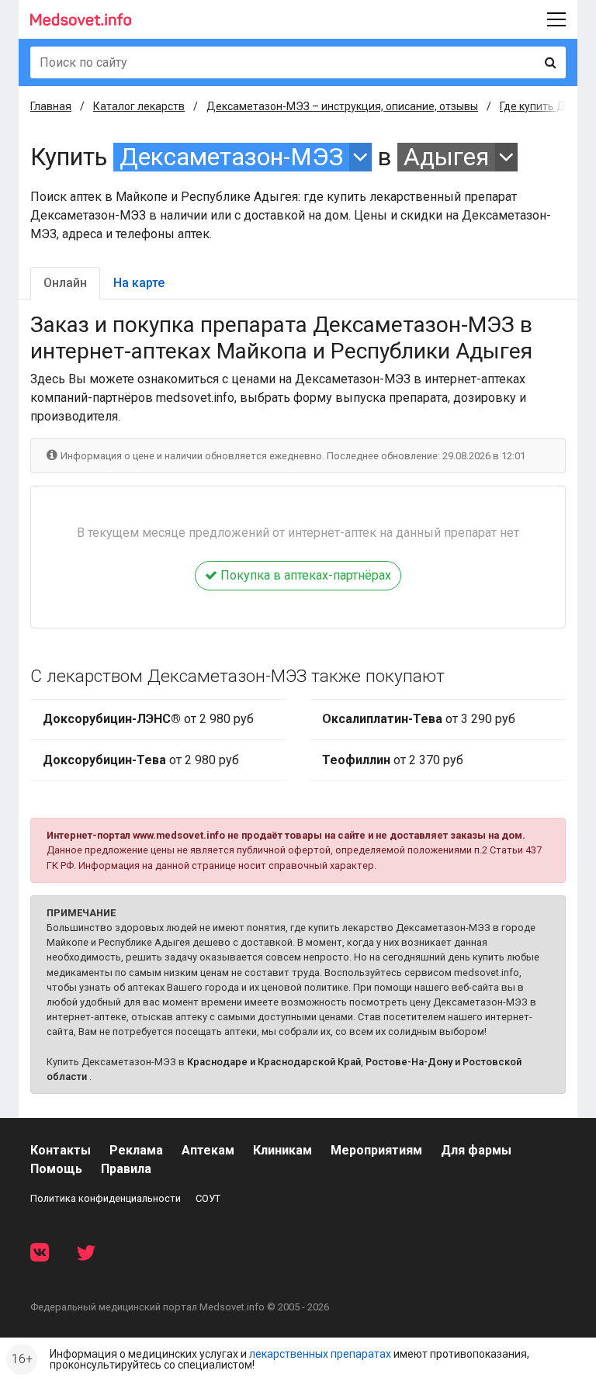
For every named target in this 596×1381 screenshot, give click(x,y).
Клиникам (282, 1150)
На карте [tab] (139, 282)
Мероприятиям (376, 1150)
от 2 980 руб (148, 718)
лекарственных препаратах (320, 1354)
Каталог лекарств (139, 106)
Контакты (60, 1150)
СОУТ (208, 1198)
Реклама (136, 1150)
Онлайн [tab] (65, 282)
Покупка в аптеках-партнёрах (304, 575)
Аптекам (208, 1150)
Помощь (56, 1168)
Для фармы (476, 1150)
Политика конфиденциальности (105, 1198)
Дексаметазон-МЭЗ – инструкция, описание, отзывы (342, 106)
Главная (50, 106)
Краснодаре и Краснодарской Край (274, 1062)
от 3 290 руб (418, 718)
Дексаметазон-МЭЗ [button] (231, 157)
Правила (126, 1168)
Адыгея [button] (446, 157)
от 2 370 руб (392, 760)
